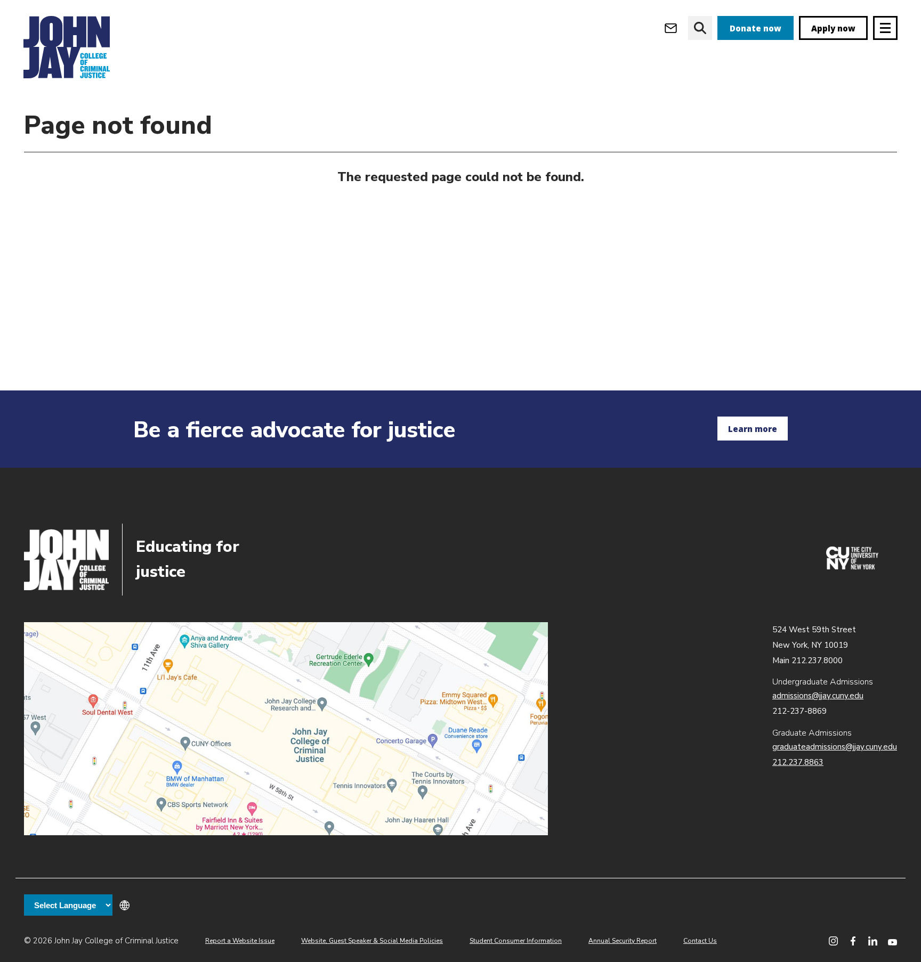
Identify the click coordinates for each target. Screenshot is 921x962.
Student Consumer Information (516, 940)
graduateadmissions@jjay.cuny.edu (834, 746)
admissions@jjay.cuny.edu (817, 695)
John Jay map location (286, 728)
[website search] (700, 28)
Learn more (752, 428)
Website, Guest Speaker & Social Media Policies (372, 940)
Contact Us (700, 940)
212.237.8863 (797, 762)
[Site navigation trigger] (885, 28)
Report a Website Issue (239, 940)
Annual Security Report (622, 940)
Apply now (833, 28)
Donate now (755, 28)
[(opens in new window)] (852, 567)
